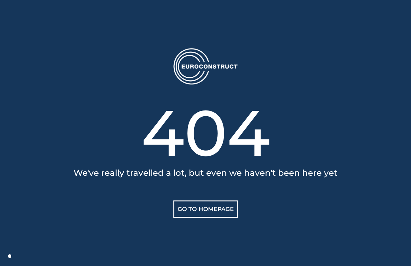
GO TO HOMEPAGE (206, 209)
